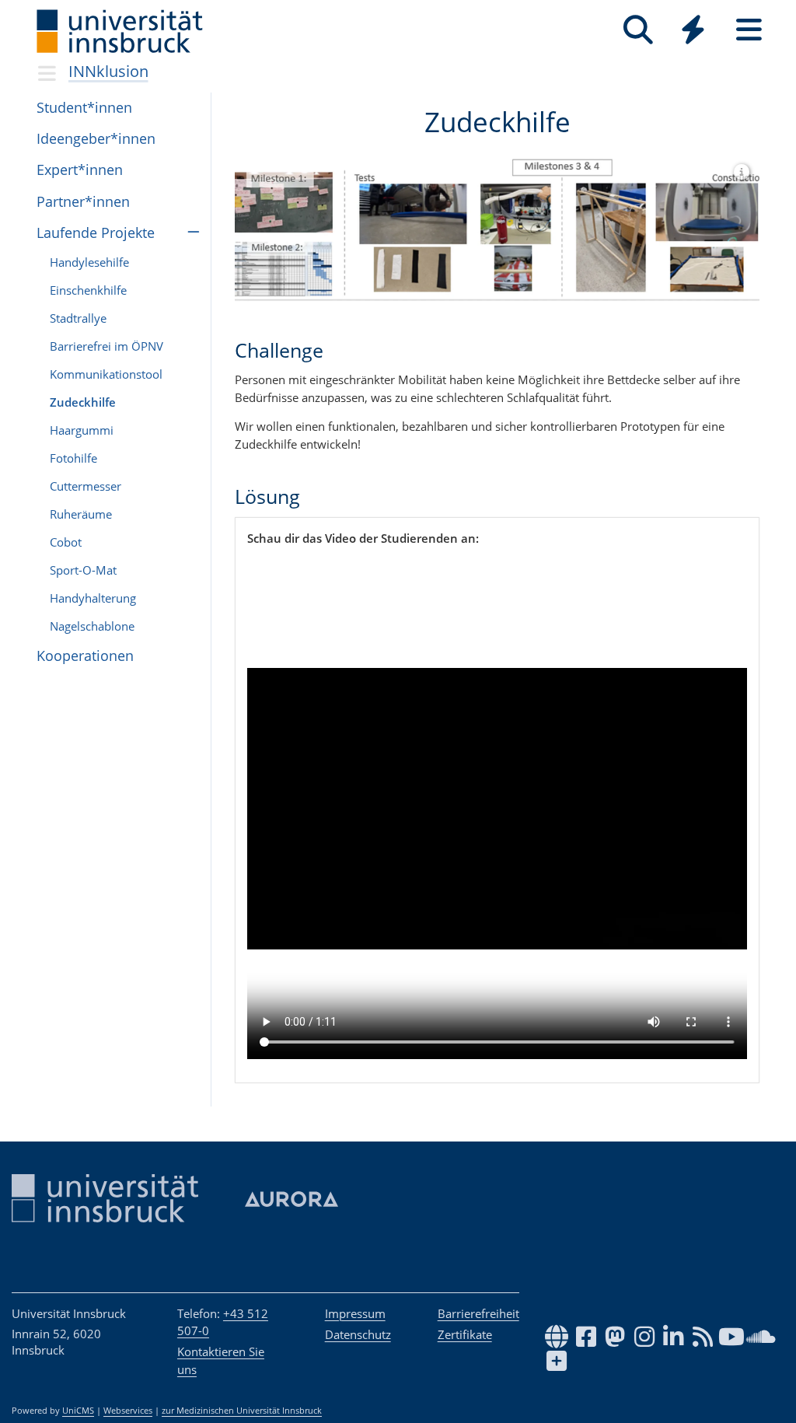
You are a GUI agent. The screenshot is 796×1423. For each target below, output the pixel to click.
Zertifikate (465, 1334)
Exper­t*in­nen (80, 169)
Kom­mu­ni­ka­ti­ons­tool (106, 374)
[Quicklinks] (693, 30)
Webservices (127, 1410)
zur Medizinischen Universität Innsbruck (242, 1410)
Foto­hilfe (73, 458)
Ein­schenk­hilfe (88, 290)
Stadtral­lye (78, 318)
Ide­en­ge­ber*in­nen (96, 138)
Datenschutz (358, 1334)
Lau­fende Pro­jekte (96, 232)
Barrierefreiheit (478, 1313)
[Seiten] (749, 30)
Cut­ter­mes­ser (85, 486)
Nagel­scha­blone (92, 626)
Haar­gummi (81, 430)
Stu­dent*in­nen (84, 107)
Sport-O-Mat (83, 570)
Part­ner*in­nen (83, 201)
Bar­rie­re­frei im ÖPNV (106, 346)
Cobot (66, 542)
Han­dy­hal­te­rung (93, 598)
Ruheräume (81, 514)
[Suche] (637, 30)
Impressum (355, 1313)
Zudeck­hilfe (83, 402)
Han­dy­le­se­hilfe (89, 262)
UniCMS (78, 1410)
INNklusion (108, 71)
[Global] (693, 31)
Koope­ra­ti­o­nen (85, 655)
